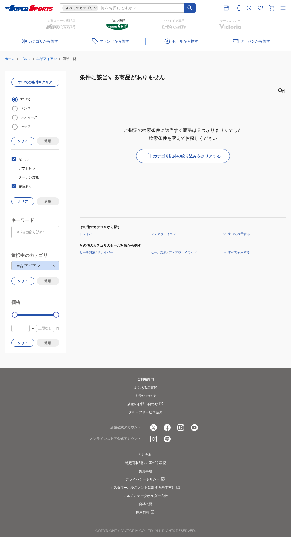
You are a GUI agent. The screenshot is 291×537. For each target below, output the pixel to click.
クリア (23, 141)
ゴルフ (25, 59)
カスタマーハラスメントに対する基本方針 (142, 487)
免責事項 (145, 471)
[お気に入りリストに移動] (260, 8)
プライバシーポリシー (143, 479)
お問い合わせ (145, 396)
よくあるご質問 (145, 387)
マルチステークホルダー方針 (145, 496)
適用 (47, 141)
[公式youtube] (194, 427)
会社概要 (145, 504)
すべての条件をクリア (35, 82)
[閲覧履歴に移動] (249, 8)
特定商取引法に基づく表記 (145, 463)
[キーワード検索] (190, 8)
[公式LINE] (167, 439)
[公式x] (153, 427)
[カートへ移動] (271, 8)
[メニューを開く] (283, 8)
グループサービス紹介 (145, 412)
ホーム (10, 59)
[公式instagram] (180, 427)
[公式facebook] (167, 427)
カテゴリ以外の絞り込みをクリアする (187, 156)
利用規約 (145, 454)
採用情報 (142, 512)
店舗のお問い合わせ (142, 404)
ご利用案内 (145, 379)
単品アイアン (46, 59)
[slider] (15, 315)
